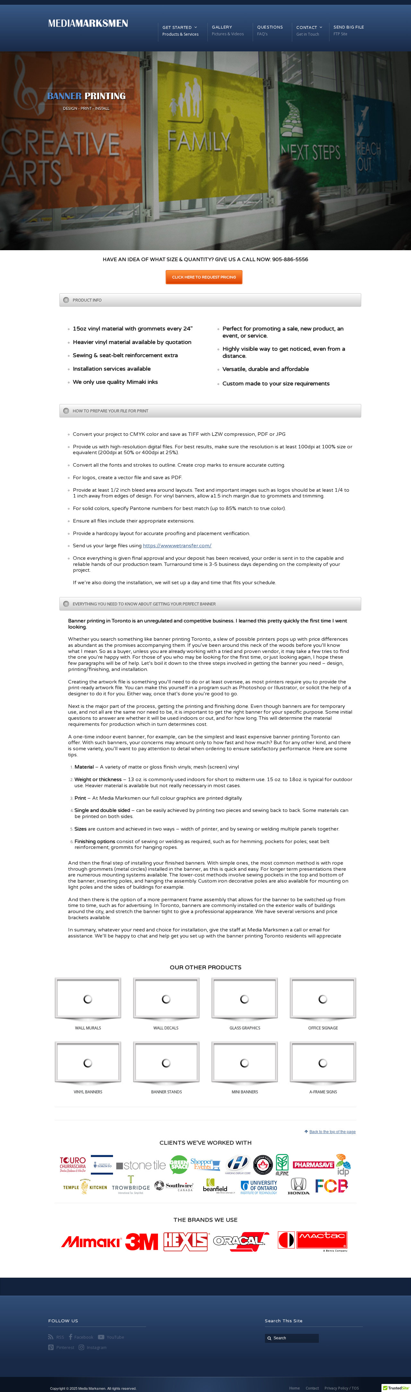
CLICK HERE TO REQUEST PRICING (204, 277)
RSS (60, 1337)
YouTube (115, 1337)
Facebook (83, 1337)
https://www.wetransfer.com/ (177, 546)
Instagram (97, 1347)
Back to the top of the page (333, 1131)
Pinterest (65, 1347)
